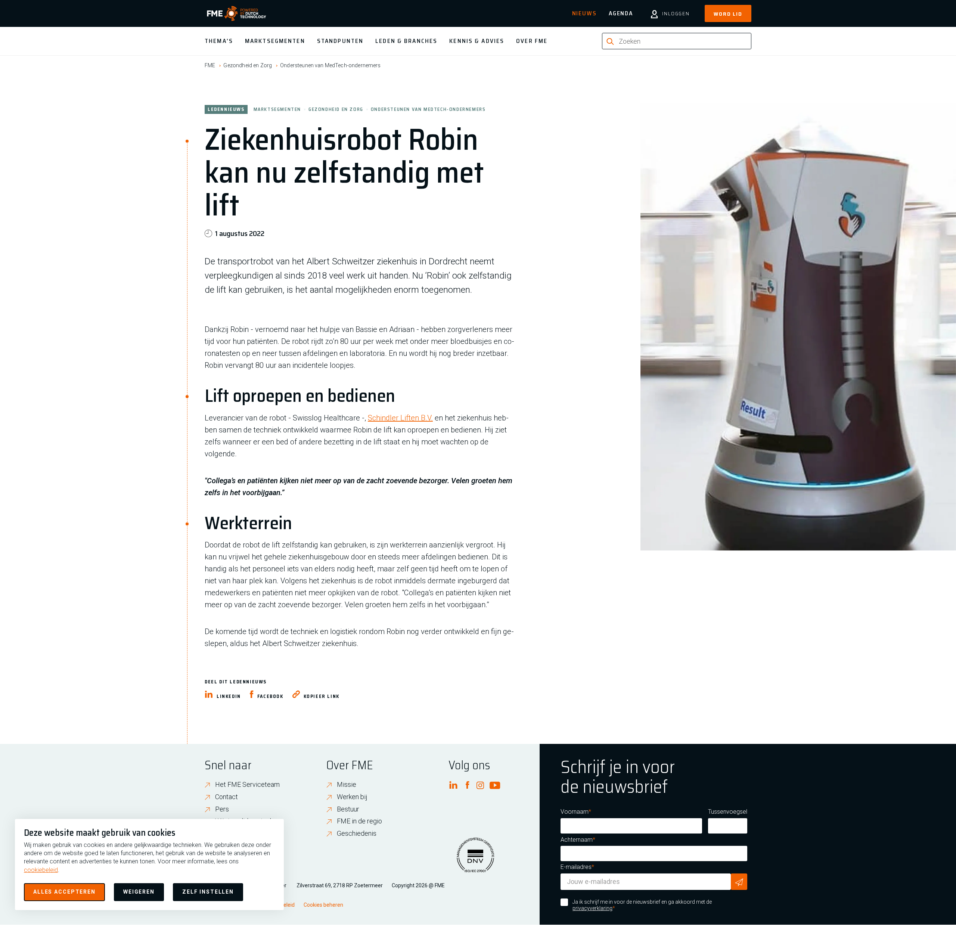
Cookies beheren (323, 905)
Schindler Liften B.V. (400, 417)
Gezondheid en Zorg (247, 65)
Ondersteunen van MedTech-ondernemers (330, 65)
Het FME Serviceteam (247, 784)
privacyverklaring (592, 908)
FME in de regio (359, 821)
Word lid (728, 14)
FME (210, 65)
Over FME (531, 41)
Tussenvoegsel (727, 811)
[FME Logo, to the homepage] (237, 13)
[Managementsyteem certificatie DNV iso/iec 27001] (475, 860)
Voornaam (575, 811)
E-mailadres (576, 866)
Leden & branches (406, 41)
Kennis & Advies (476, 41)
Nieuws (584, 13)
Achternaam (577, 839)
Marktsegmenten (275, 41)
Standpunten (340, 41)
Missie (346, 784)
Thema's (219, 41)
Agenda (621, 13)
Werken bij (352, 797)
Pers (222, 809)
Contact (226, 797)
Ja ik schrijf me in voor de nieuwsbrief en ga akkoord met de (642, 905)
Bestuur (348, 809)
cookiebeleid (41, 869)
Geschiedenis (356, 833)
